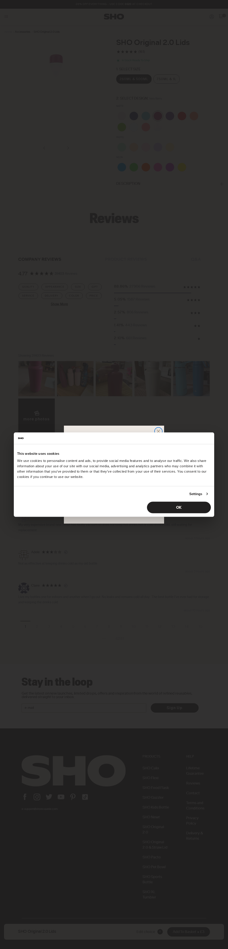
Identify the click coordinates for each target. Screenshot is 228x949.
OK (178, 507)
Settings (195, 494)
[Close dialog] (158, 431)
